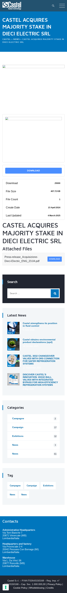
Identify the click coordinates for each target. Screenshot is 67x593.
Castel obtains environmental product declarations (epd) (39, 340)
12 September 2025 (32, 367)
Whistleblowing (36, 587)
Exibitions (34, 436)
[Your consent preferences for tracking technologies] (6, 587)
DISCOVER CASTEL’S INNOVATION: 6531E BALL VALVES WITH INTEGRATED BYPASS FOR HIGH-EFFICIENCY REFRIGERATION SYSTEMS (40, 379)
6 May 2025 (28, 389)
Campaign (34, 427)
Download (33, 170)
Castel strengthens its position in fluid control (40, 324)
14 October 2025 (30, 346)
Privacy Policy (54, 584)
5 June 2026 (28, 330)
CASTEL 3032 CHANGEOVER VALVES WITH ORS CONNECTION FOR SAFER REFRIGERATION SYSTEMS (41, 360)
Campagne (34, 418)
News (34, 445)
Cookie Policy (20, 587)
